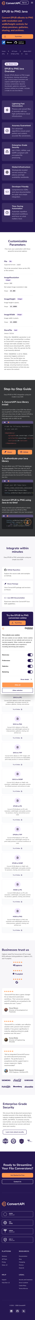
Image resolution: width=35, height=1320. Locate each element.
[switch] (30, 660)
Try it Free (18, 36)
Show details (25, 679)
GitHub (25, 452)
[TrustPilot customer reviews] (17, 973)
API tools (14, 51)
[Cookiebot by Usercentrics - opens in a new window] (25, 628)
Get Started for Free (17, 1175)
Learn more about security (15, 1132)
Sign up (24, 2)
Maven (9, 452)
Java (26, 54)
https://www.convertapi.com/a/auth (18, 488)
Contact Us (17, 1182)
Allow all (17, 685)
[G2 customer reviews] (17, 981)
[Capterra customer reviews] (17, 964)
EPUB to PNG (15, 54)
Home (3, 51)
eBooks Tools (13, 64)
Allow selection (17, 690)
